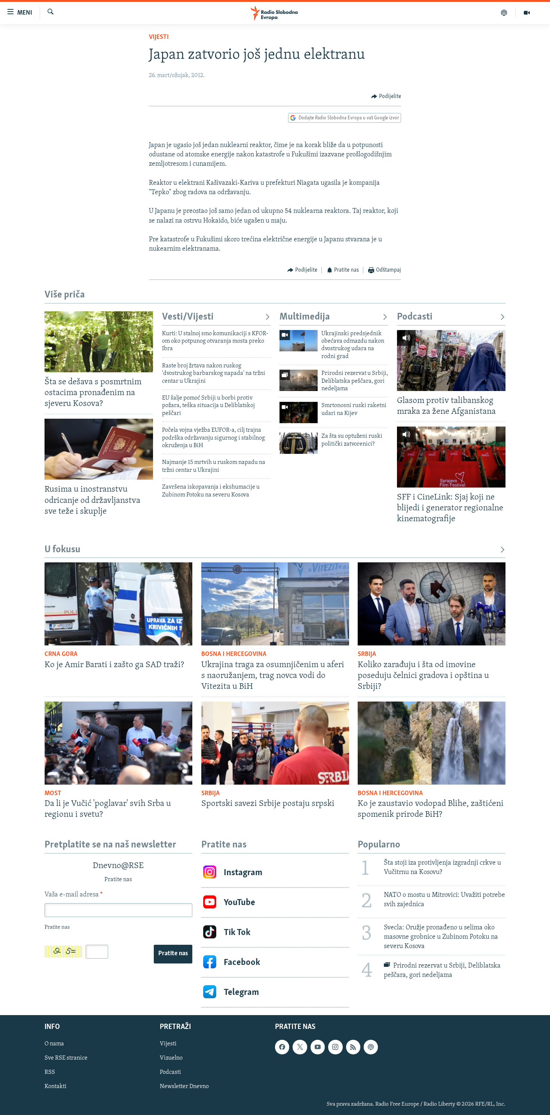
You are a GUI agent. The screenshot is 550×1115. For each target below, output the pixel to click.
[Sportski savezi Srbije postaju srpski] (275, 743)
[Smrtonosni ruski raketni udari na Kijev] (298, 412)
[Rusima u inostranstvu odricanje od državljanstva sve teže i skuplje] (99, 449)
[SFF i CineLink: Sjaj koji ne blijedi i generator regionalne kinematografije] (451, 457)
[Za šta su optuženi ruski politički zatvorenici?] (298, 443)
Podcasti (415, 317)
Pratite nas (173, 953)
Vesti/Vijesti (188, 317)
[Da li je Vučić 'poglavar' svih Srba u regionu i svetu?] (118, 743)
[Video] (527, 12)
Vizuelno (171, 1058)
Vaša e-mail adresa (74, 895)
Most (53, 793)
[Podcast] (504, 12)
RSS (50, 1073)
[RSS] (353, 1047)
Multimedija (304, 317)
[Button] (386, 96)
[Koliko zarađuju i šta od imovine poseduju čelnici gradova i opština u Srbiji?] (431, 603)
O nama (54, 1044)
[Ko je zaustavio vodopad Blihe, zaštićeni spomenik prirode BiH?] (431, 743)
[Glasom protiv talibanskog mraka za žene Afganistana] (451, 360)
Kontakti (56, 1087)
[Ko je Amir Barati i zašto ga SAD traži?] (118, 603)
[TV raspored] (371, 1047)
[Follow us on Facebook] (282, 1047)
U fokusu (62, 550)
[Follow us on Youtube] (318, 1047)
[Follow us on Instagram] (335, 1047)
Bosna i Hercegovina (233, 654)
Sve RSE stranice (66, 1058)
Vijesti (159, 37)
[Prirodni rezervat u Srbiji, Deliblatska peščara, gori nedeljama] (298, 380)
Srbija (367, 654)
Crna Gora (61, 654)
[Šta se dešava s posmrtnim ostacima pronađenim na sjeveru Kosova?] (99, 341)
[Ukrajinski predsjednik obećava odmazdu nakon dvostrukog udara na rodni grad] (298, 340)
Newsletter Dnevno (184, 1087)
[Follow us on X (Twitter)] (300, 1047)
